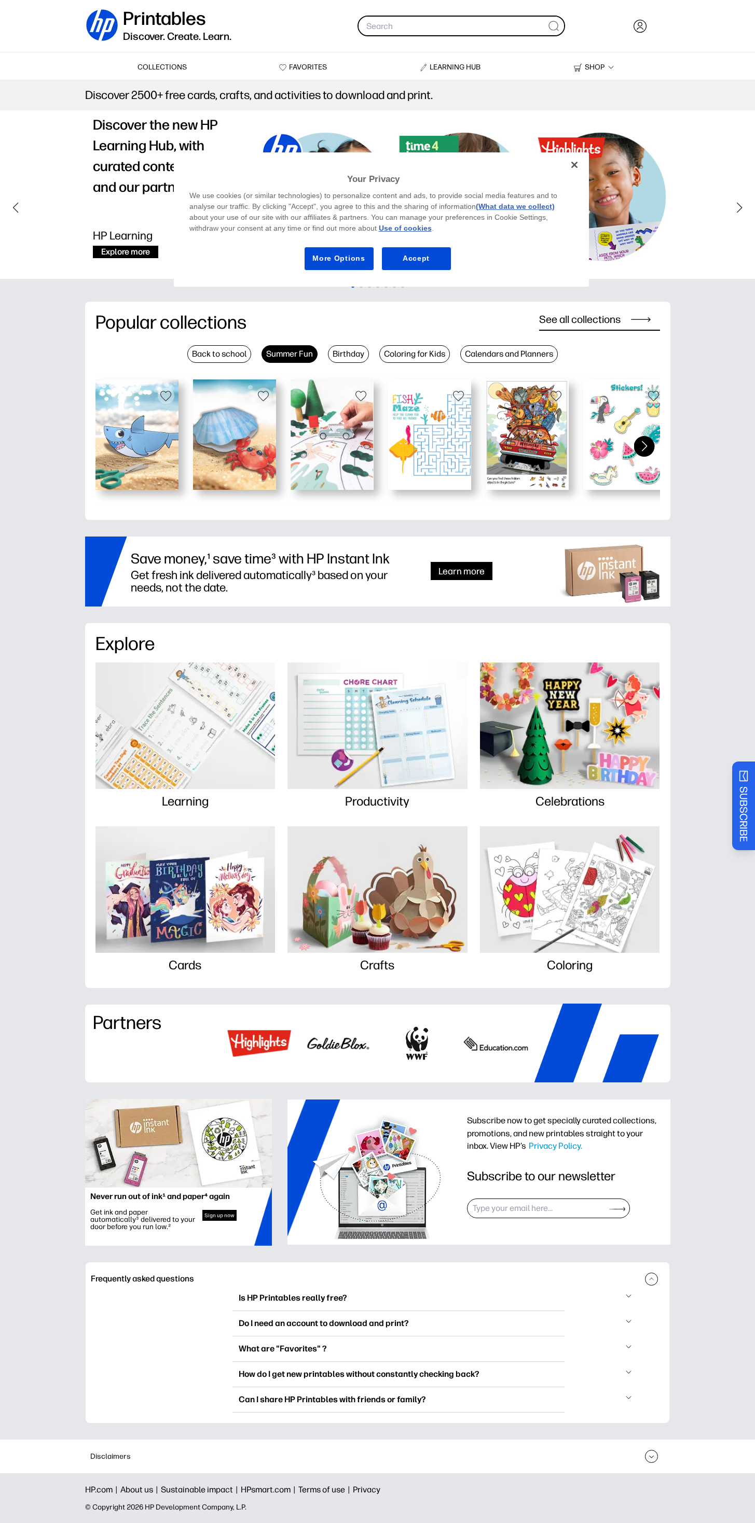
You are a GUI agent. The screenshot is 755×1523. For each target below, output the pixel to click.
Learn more (461, 571)
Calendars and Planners (509, 354)
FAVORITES (308, 67)
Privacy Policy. (555, 1145)
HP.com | (102, 1489)
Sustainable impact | (201, 1489)
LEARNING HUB (455, 67)
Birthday (348, 354)
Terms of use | (325, 1489)
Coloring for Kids (414, 354)
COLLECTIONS (162, 67)
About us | (140, 1489)
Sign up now (219, 1215)
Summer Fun (289, 354)
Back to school (219, 354)
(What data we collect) (515, 206)
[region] (381, 219)
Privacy (366, 1489)
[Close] (574, 164)
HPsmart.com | (269, 1489)
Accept (416, 258)
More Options (338, 258)
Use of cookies (405, 228)
